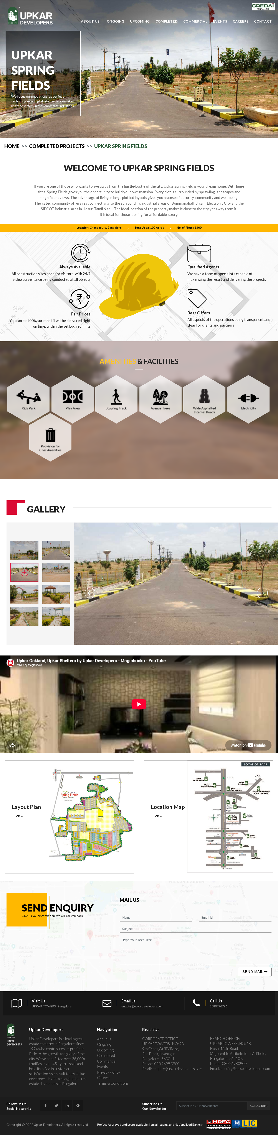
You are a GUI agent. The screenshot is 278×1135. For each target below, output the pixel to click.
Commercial (195, 21)
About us (90, 21)
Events (220, 21)
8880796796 (218, 1006)
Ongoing (115, 21)
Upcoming (140, 21)
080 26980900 (234, 1063)
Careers (240, 21)
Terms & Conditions (113, 1083)
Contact (263, 21)
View (19, 816)
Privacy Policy (108, 1072)
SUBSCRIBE (259, 1106)
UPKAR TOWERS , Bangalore (51, 1006)
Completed (167, 21)
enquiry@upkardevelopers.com (142, 1006)
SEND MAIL (253, 972)
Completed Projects (57, 146)
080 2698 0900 (166, 1063)
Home (12, 146)
